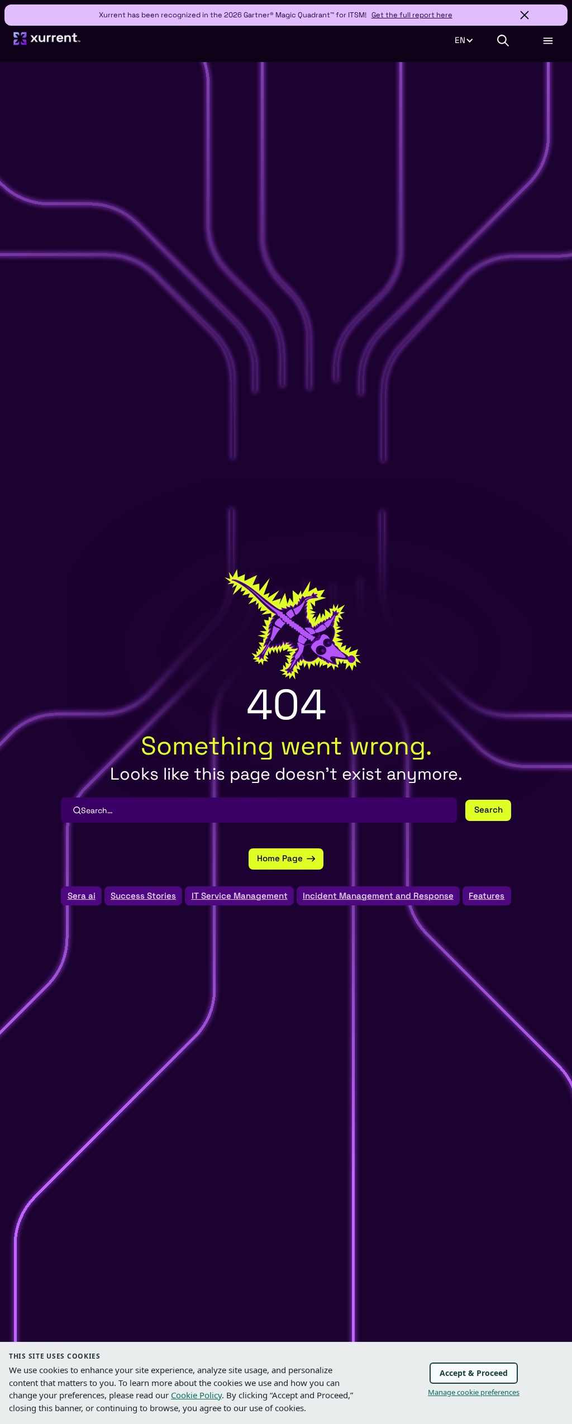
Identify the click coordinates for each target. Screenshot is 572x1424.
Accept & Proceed (474, 1373)
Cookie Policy (196, 1395)
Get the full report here (411, 15)
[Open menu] (547, 41)
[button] (470, 40)
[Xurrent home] (47, 43)
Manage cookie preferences (473, 1392)
